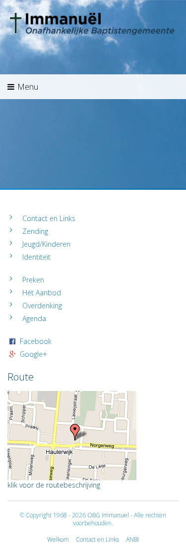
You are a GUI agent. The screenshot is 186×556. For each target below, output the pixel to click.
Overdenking (42, 305)
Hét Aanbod (41, 292)
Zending (35, 231)
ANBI (132, 539)
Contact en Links (48, 218)
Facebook (36, 341)
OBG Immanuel (108, 515)
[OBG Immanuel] (93, 17)
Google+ (33, 354)
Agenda (34, 318)
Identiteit (36, 257)
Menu (27, 86)
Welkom (58, 539)
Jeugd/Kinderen (46, 244)
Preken (33, 279)
